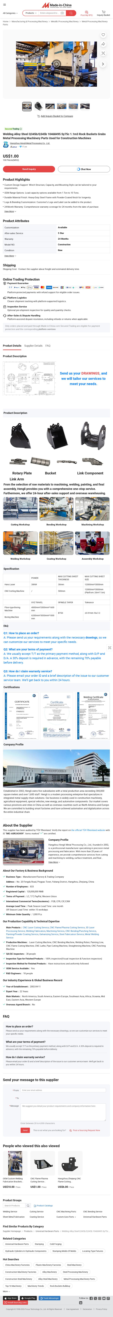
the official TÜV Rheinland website (88, 830)
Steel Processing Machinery (75, 1272)
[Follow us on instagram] (99, 1298)
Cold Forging (56, 1244)
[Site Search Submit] (71, 13)
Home (5, 21)
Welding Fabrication (35, 930)
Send (25, 1130)
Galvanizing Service (48, 934)
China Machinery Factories (17, 1264)
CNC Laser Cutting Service (36, 927)
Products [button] (30, 13)
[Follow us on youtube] (103, 1298)
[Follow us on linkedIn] (80, 1302)
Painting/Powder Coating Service (22, 934)
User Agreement (72, 1309)
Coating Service (37, 1216)
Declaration (87, 1309)
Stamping (39, 1244)
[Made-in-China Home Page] (56, 5)
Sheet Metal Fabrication (14, 1216)
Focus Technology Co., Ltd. (36, 1309)
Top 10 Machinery (13, 1286)
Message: (14, 1105)
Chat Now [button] (86, 169)
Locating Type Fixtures (92, 1251)
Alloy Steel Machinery (48, 1279)
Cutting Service (36, 1211)
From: (16, 1090)
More (5, 1291)
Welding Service (10, 1211)
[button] (4, 4)
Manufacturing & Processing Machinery (30, 21)
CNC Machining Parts (66, 1211)
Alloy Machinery (49, 1272)
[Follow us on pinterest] (108, 1298)
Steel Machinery (74, 1264)
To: (17, 1098)
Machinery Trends (36, 1286)
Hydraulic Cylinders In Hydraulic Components (25, 1251)
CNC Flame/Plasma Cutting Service (67, 927)
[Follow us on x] (95, 1298)
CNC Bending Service (92, 1211)
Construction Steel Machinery (18, 1279)
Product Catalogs (44, 1205)
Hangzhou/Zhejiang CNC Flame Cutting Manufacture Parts (69, 1181)
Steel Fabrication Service (71, 934)
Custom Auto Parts (65, 1216)
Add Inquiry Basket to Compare (57, 116)
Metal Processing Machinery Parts (79, 1279)
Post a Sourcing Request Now (84, 1130)
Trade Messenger (49, 1298)
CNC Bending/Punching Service (80, 930)
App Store (10, 1298)
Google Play (28, 1298)
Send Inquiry (29, 169)
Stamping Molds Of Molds (64, 1251)
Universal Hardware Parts (95, 1216)
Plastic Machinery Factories (48, 1264)
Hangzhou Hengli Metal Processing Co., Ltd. (30, 143)
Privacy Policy (101, 1309)
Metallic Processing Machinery (65, 21)
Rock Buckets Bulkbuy (60, 1286)
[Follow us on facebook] (91, 1298)
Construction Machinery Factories (20, 1272)
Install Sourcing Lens (17, 1302)
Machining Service (55, 930)
